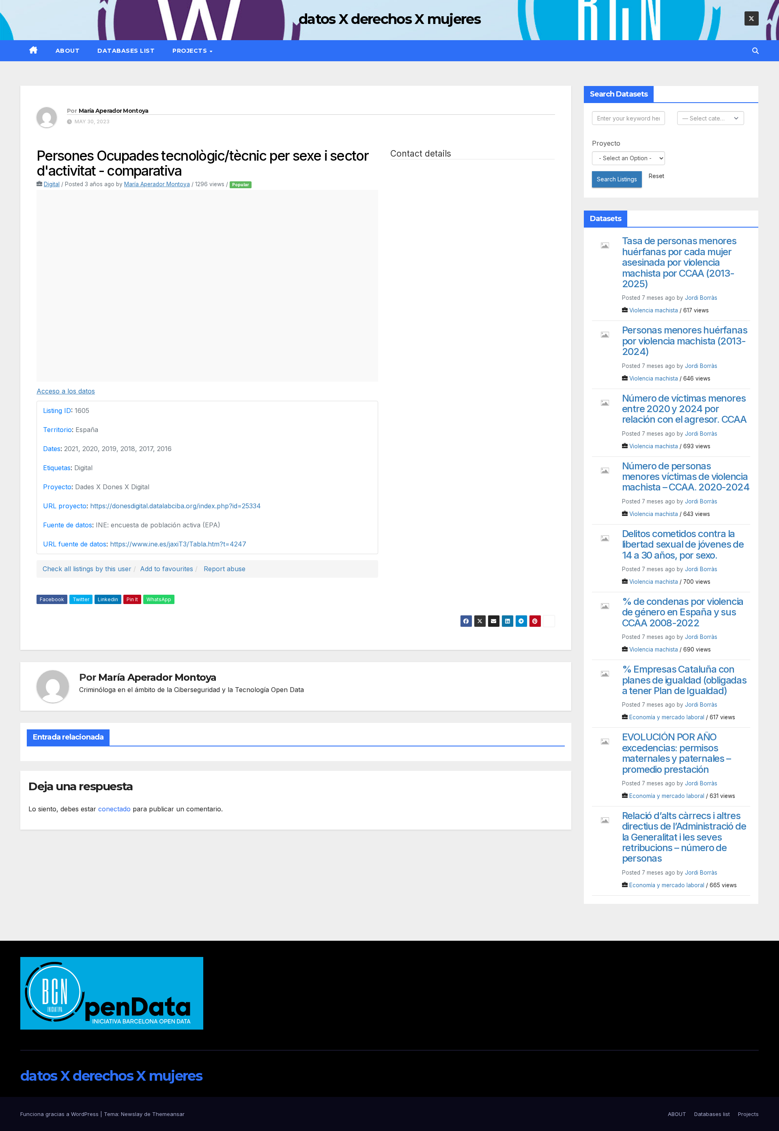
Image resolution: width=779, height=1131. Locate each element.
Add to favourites (166, 569)
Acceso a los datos (66, 391)
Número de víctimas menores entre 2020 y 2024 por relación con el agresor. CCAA (684, 409)
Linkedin (108, 599)
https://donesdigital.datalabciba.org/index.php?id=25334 (175, 506)
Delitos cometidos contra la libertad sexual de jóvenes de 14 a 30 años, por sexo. (683, 544)
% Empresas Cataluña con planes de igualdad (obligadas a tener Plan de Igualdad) (684, 680)
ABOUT (68, 50)
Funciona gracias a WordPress (60, 1114)
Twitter (81, 599)
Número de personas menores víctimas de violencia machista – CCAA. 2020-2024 (685, 476)
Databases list (126, 50)
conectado (114, 809)
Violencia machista (653, 310)
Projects (190, 50)
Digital (52, 184)
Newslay (131, 1114)
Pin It (132, 599)
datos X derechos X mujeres (389, 19)
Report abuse (224, 569)
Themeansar (168, 1114)
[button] (755, 51)
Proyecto (606, 143)
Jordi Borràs (701, 298)
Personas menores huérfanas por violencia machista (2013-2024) (684, 340)
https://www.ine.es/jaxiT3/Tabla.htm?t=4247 (178, 544)
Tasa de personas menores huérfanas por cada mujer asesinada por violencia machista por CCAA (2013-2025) (679, 262)
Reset (656, 175)
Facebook (52, 599)
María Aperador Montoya (113, 110)
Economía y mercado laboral (666, 717)
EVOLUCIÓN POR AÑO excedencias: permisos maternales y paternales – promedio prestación (676, 753)
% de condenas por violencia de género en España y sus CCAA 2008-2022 (683, 612)
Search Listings (617, 179)
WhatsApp (158, 599)
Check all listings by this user (87, 569)
